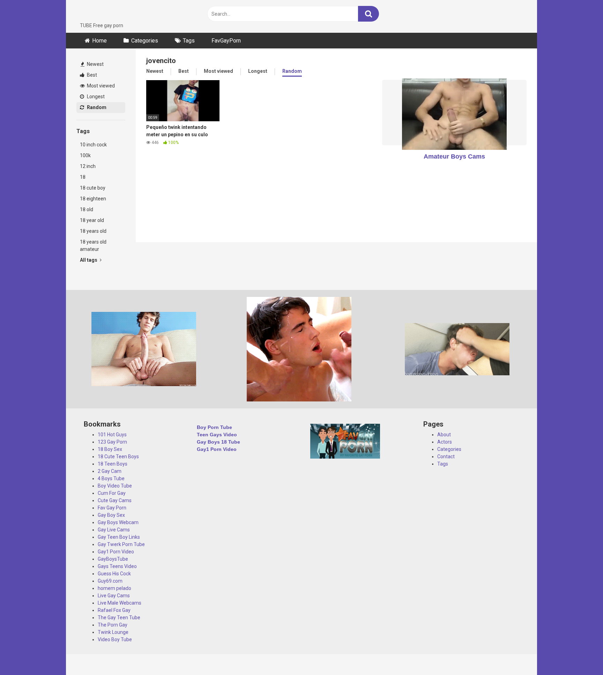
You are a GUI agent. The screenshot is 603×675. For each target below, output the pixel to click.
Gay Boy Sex (111, 515)
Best (91, 75)
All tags (89, 260)
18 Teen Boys (112, 464)
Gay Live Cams (114, 529)
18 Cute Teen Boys (118, 456)
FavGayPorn (226, 40)
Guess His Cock (114, 573)
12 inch (88, 166)
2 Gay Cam (109, 471)
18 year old (92, 220)
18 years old (93, 231)
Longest (95, 96)
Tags (189, 40)
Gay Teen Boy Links (119, 537)
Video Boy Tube (115, 639)
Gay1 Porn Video (116, 551)
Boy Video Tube (115, 486)
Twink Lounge (113, 632)
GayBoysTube (113, 559)
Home (99, 40)
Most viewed (100, 86)
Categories (144, 40)
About (444, 434)
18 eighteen (93, 198)
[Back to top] (579, 654)
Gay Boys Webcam (118, 522)
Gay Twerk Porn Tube (121, 544)
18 (82, 177)
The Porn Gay (112, 625)
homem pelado (114, 588)
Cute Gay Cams (115, 500)
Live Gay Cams (114, 595)
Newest (95, 64)
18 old (86, 209)
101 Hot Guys (112, 434)
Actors (444, 442)
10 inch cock (93, 144)
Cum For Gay (112, 493)
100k (85, 155)
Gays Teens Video (117, 566)
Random (96, 107)
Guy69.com (110, 581)
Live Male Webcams (119, 603)
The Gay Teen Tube (119, 617)
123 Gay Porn (112, 442)
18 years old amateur (93, 245)
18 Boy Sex (110, 449)
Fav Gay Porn (112, 508)
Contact (446, 456)
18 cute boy (92, 188)
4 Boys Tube (111, 478)
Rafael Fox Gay (114, 610)
